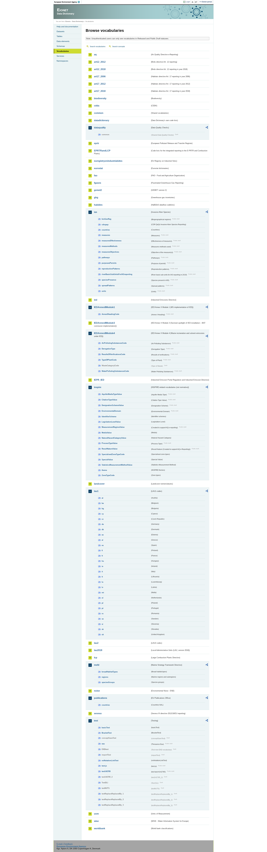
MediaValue (107, 433)
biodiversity (100, 98)
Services (60, 56)
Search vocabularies (97, 46)
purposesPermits (109, 263)
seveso (98, 713)
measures (106, 235)
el (102, 540)
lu (102, 582)
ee (103, 535)
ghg (96, 197)
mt (103, 593)
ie (102, 566)
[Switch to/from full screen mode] (196, 2)
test (96, 720)
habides (98, 205)
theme (104, 470)
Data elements (63, 41)
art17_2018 (100, 91)
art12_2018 (100, 69)
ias (95, 212)
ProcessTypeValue (109, 443)
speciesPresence (109, 280)
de (103, 524)
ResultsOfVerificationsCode (113, 354)
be (103, 503)
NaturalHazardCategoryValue (114, 438)
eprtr (96, 143)
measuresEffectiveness (111, 241)
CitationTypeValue (109, 400)
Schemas (61, 46)
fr (102, 556)
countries (106, 230)
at (102, 498)
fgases (97, 183)
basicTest (106, 728)
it (102, 572)
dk (103, 529)
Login (188, 2)
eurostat (98, 168)
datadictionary (101, 120)
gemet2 (98, 190)
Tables (59, 36)
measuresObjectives (110, 252)
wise (96, 821)
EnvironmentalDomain (111, 411)
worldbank (99, 828)
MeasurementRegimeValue (113, 427)
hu (103, 561)
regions (105, 677)
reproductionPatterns (111, 269)
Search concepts (118, 46)
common (98, 113)
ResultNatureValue (109, 449)
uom (96, 814)
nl (102, 598)
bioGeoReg (106, 219)
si (102, 624)
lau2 (96, 643)
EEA (68, 2)
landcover (99, 484)
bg (103, 508)
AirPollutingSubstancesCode (114, 343)
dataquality (100, 127)
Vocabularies (63, 51)
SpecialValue (107, 460)
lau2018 (98, 650)
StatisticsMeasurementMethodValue (117, 465)
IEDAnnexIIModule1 (104, 307)
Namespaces (62, 61)
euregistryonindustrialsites (108, 161)
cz (103, 519)
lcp (95, 657)
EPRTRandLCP (102, 150)
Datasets (60, 31)
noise (97, 691)
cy (103, 514)
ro (102, 614)
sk (103, 629)
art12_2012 (100, 62)
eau (103, 744)
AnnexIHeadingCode (110, 314)
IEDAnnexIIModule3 (104, 323)
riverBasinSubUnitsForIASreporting (117, 274)
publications (100, 698)
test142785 (106, 771)
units (104, 291)
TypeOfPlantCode (109, 360)
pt (102, 608)
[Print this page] (193, 2)
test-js (104, 766)
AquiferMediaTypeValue (112, 394)
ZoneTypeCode (108, 475)
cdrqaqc (105, 225)
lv (102, 587)
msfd (96, 665)
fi (102, 550)
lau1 (96, 491)
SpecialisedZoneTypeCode (113, 454)
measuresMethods (109, 246)
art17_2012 (100, 84)
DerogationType (108, 349)
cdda (96, 105)
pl (102, 603)
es (103, 545)
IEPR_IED (99, 380)
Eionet (67, 21)
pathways (106, 257)
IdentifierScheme (109, 417)
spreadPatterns (108, 286)
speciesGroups (108, 682)
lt (102, 577)
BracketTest (107, 733)
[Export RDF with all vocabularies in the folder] (207, 127)
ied (95, 300)
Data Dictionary (77, 21)
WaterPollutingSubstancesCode (115, 371)
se (103, 619)
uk (103, 634)
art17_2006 (100, 76)
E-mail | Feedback (65, 844)
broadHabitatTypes (110, 672)
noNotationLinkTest (110, 760)
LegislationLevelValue (111, 422)
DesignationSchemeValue (113, 405)
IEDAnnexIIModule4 (104, 333)
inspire (97, 387)
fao (95, 175)
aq (95, 54)
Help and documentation (67, 26)
